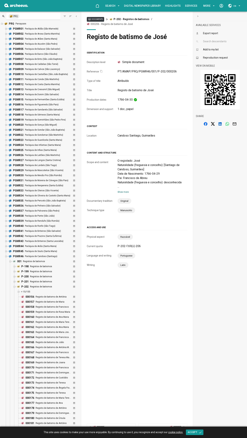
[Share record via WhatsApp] (227, 124)
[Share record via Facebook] (205, 124)
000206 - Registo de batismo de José (112, 24)
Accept (192, 432)
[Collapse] (76, 16)
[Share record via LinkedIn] (220, 124)
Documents (95, 19)
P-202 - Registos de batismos (131, 19)
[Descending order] (70, 16)
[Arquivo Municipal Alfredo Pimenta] (16, 6)
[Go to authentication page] (221, 5)
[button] (111, 6)
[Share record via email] (234, 124)
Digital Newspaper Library (142, 5)
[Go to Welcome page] (97, 5)
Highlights (173, 5)
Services (191, 5)
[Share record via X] (212, 124)
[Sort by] (65, 16)
